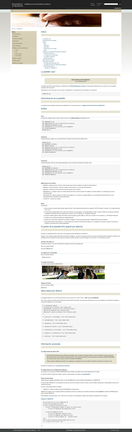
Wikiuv (13, 32)
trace (115, 430)
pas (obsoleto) (18, 53)
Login (99, 5)
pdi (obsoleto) (18, 55)
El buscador (15, 41)
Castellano (93, 5)
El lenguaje (15, 36)
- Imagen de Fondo (47, 58)
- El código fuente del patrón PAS (51, 63)
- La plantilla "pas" (46, 39)
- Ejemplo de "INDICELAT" (50, 68)
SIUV (39, 430)
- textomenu (46, 45)
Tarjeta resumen (16, 60)
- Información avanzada (48, 61)
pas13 (16, 50)
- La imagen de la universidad (50, 55)
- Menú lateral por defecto (48, 60)
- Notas (45, 50)
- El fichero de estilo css (49, 53)
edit (118, 430)
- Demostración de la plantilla (49, 40)
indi (16, 51)
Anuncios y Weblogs (17, 38)
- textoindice (46, 47)
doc (14, 28)
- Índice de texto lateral (48, 66)
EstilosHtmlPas (86, 374)
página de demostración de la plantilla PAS (94, 105)
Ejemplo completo (16, 58)
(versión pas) (63, 365)
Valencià (92, 3)
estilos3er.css (49, 248)
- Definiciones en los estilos (50, 48)
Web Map (100, 3)
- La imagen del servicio (49, 56)
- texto (44, 43)
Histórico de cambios (17, 63)
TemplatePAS (19, 28)
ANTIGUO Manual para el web (77, 86)
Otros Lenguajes (16, 45)
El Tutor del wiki (16, 34)
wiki (112, 430)
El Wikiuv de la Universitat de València (37, 4)
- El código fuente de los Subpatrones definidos (54, 64)
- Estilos (44, 42)
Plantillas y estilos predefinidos (20, 48)
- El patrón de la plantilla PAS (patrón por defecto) (54, 51)
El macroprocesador (17, 43)
